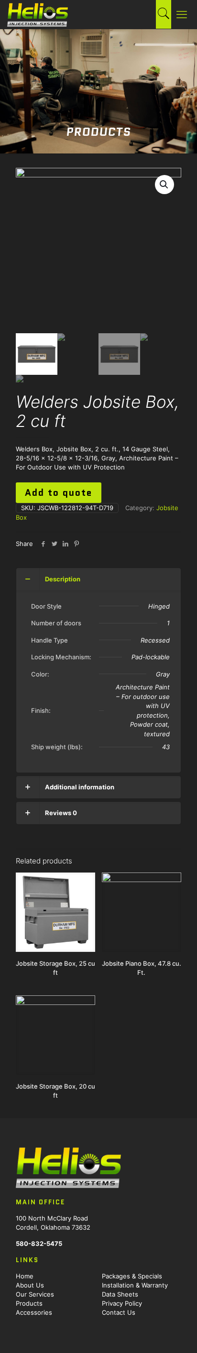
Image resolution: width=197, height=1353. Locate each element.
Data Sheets (120, 1294)
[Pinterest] (76, 543)
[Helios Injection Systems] (37, 14)
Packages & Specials (132, 1276)
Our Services (35, 1294)
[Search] (163, 14)
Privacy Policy (122, 1303)
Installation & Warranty (135, 1285)
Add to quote (58, 492)
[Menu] (184, 14)
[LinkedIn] (65, 543)
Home (24, 1276)
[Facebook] (43, 543)
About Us (30, 1285)
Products (29, 1303)
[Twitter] (54, 543)
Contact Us (118, 1312)
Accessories (34, 1312)
